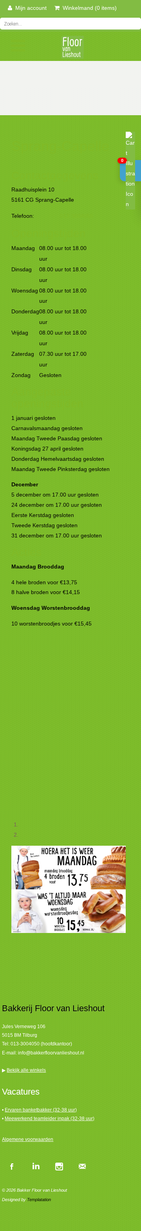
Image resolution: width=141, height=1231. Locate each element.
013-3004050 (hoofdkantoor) (41, 1044)
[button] (130, 170)
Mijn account (29, 8)
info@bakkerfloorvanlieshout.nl (51, 1053)
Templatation (39, 1199)
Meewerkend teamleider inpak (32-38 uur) (49, 1118)
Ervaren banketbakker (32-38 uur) (41, 1110)
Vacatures (21, 1092)
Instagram (59, 1166)
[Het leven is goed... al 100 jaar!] (70, 50)
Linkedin (35, 1166)
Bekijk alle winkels (26, 1070)
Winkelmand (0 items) (88, 8)
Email (82, 1166)
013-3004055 (76, 216)
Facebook (12, 1166)
